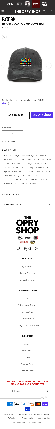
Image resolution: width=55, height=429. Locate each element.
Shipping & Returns (27, 305)
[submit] (47, 391)
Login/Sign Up (27, 273)
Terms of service (43, 418)
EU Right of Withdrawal (27, 325)
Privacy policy (28, 418)
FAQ (27, 299)
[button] (44, 11)
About (27, 344)
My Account (28, 267)
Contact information (36, 422)
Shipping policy (19, 422)
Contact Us (27, 312)
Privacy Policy (27, 364)
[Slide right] (48, 65)
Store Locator (27, 351)
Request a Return (28, 280)
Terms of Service (27, 371)
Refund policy (14, 418)
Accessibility (27, 319)
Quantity (6, 128)
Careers (27, 357)
